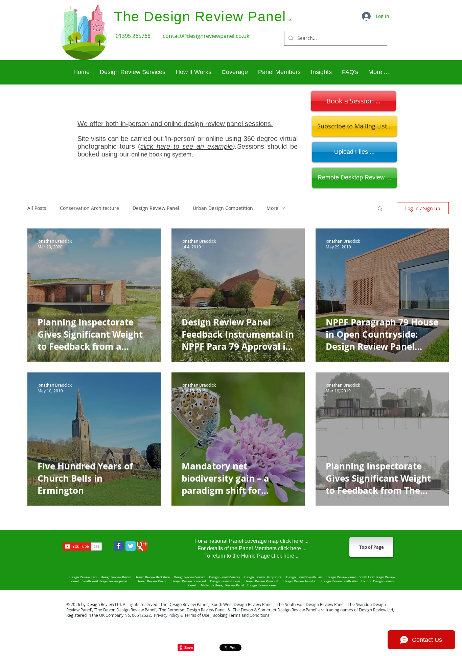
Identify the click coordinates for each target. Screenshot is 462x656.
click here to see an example (186, 146)
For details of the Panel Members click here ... (252, 548)
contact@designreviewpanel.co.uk (206, 36)
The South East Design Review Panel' (311, 604)
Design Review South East (304, 577)
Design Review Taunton (300, 581)
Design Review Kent (83, 577)
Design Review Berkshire (153, 577)
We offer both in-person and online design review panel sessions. (175, 123)
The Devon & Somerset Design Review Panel (274, 609)
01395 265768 (134, 36)
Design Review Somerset (188, 581)
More (272, 208)
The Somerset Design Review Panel (192, 609)
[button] (378, 72)
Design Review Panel (156, 208)
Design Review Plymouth (262, 581)
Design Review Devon (153, 581)
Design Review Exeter (225, 581)
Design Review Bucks (116, 577)
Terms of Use (196, 615)
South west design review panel (106, 581)
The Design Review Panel (183, 604)
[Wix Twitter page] (130, 546)
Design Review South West (340, 581)
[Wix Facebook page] (119, 546)
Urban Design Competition (223, 208)
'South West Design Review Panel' (242, 604)
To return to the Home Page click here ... (252, 556)
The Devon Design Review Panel (125, 609)
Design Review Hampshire (262, 577)
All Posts (36, 208)
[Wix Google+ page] (142, 546)
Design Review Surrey (225, 577)
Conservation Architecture (89, 208)
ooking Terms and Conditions (242, 615)
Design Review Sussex (189, 577)
